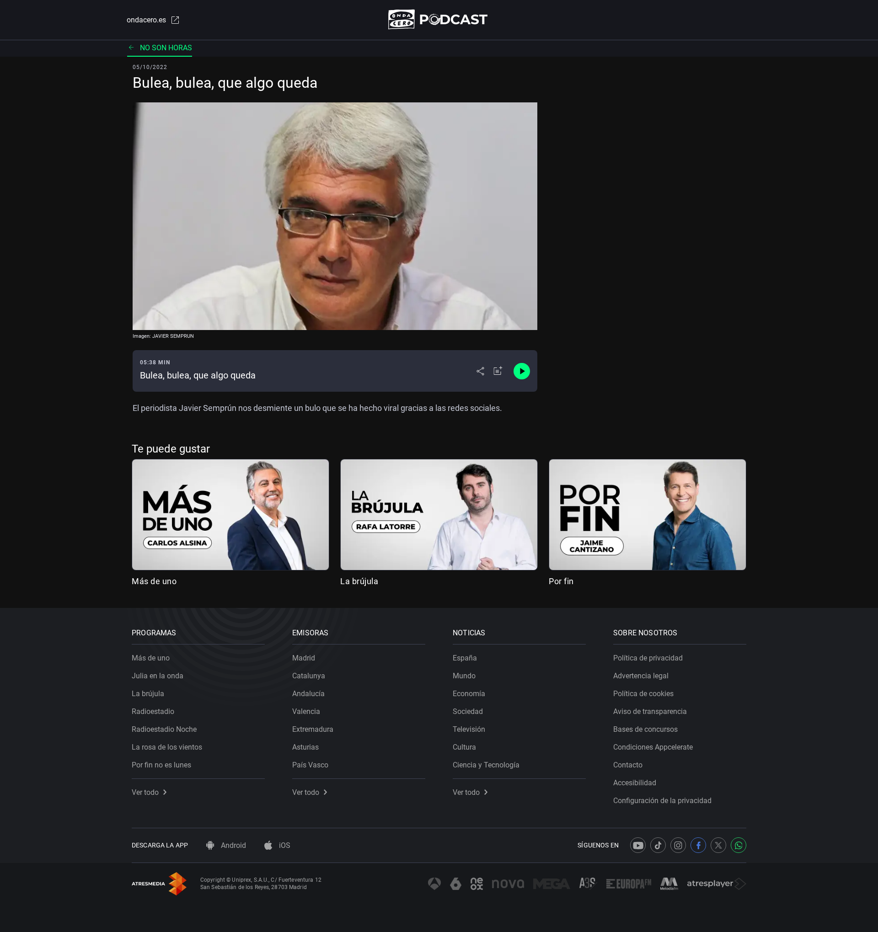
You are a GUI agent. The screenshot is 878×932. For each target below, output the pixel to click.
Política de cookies (643, 693)
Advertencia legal (641, 675)
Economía (469, 693)
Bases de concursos (645, 729)
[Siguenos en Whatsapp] (738, 845)
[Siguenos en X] (718, 845)
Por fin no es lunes (161, 765)
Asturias (305, 747)
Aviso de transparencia (650, 711)
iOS (283, 845)
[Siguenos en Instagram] (678, 845)
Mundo (464, 675)
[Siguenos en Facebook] (698, 845)
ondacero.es (146, 20)
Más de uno (154, 581)
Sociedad (468, 711)
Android (232, 845)
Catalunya (308, 675)
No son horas (166, 47)
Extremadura (312, 729)
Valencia (306, 711)
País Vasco (310, 765)
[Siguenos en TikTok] (658, 845)
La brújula (359, 581)
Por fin (561, 581)
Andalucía (308, 693)
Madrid (303, 658)
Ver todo (145, 792)
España (465, 658)
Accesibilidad (634, 782)
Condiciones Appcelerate (653, 747)
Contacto (627, 765)
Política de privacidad (648, 658)
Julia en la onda (157, 675)
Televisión (469, 729)
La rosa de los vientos (167, 747)
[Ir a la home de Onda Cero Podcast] (439, 19)
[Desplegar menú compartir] (480, 371)
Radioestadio (153, 711)
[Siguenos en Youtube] (638, 845)
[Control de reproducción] (522, 371)
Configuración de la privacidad (662, 800)
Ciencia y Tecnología (486, 765)
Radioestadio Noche (164, 729)
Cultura (464, 747)
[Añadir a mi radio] (498, 371)
